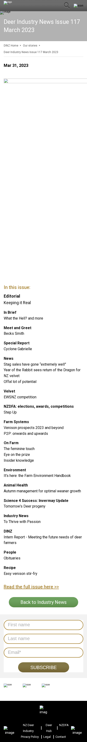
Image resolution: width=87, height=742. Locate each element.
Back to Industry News (43, 602)
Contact (60, 736)
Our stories (30, 45)
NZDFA (64, 725)
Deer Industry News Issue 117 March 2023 (31, 52)
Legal (47, 736)
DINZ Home (11, 45)
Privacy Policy (30, 736)
